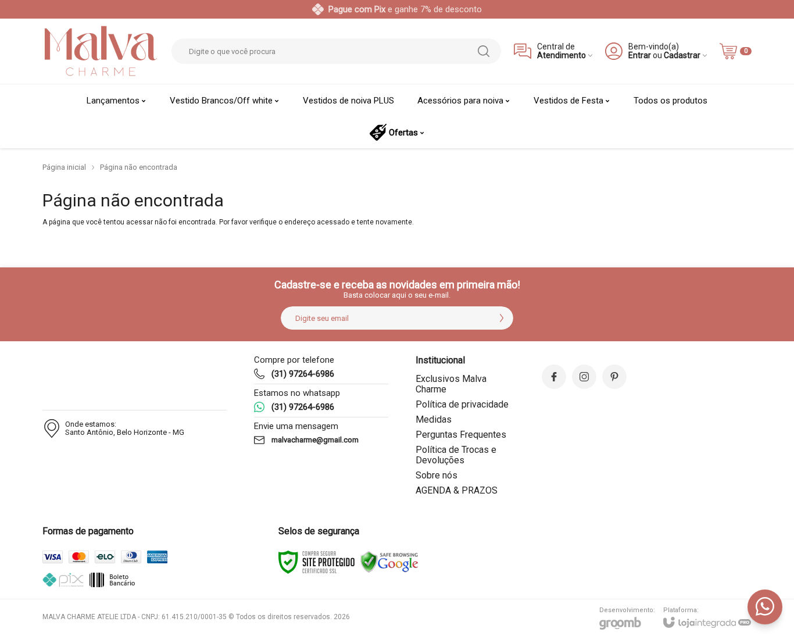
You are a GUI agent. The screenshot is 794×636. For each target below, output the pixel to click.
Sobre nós (436, 475)
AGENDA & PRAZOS (457, 490)
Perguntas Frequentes (461, 434)
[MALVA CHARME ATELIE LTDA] (100, 51)
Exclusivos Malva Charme (451, 384)
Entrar (639, 55)
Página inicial (64, 167)
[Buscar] (483, 51)
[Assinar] (501, 318)
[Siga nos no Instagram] (584, 377)
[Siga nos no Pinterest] (614, 377)
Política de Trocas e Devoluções (456, 455)
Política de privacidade (462, 404)
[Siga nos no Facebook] (554, 377)
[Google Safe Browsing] (389, 562)
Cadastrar (682, 55)
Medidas (434, 419)
